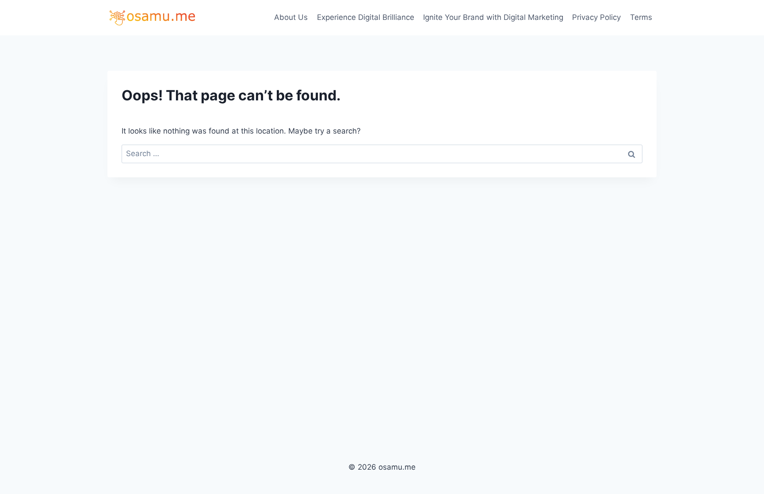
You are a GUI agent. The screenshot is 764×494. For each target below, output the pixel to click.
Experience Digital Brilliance (365, 17)
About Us (291, 17)
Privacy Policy (596, 17)
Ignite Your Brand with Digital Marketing (493, 17)
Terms (641, 17)
